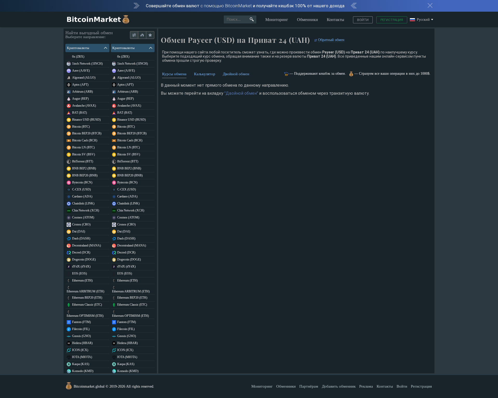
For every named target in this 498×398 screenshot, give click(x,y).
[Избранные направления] (150, 35)
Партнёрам (308, 386)
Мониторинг (276, 19)
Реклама (366, 386)
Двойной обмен (236, 74)
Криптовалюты (78, 48)
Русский (423, 20)
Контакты (335, 19)
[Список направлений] (134, 35)
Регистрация (392, 20)
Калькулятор (204, 74)
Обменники (307, 19)
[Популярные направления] (142, 35)
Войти (363, 20)
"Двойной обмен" (241, 93)
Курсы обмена (174, 74)
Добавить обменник (339, 386)
